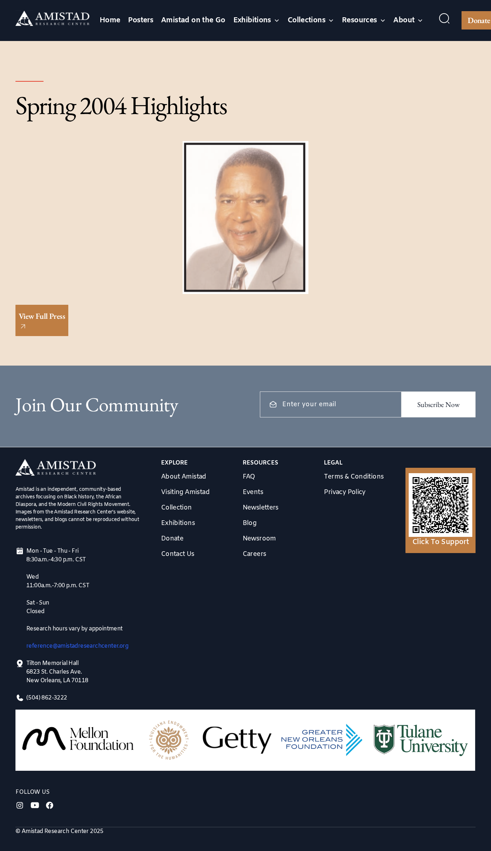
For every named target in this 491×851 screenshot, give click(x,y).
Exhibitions (178, 523)
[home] (52, 20)
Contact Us (177, 554)
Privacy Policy (345, 492)
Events (253, 492)
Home (110, 20)
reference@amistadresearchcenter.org (77, 646)
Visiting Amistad (185, 492)
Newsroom (259, 538)
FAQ (249, 476)
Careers (254, 554)
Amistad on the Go (193, 20)
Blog (250, 523)
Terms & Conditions (354, 476)
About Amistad (183, 476)
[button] (256, 20)
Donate (172, 538)
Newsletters (261, 507)
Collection (176, 507)
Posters (140, 20)
